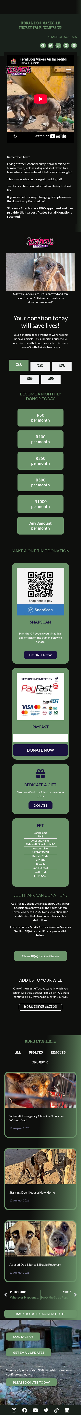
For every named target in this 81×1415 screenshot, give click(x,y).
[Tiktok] (56, 1410)
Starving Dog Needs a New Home (32, 1192)
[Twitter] (46, 1410)
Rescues (58, 1053)
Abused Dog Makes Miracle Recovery (35, 1264)
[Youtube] (35, 1410)
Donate (40, 805)
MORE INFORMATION (40, 1007)
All (18, 1053)
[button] (68, 70)
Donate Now (40, 655)
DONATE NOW (40, 750)
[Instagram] (14, 1410)
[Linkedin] (67, 1410)
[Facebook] (24, 1410)
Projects (40, 1062)
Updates (36, 1053)
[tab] (19, 365)
